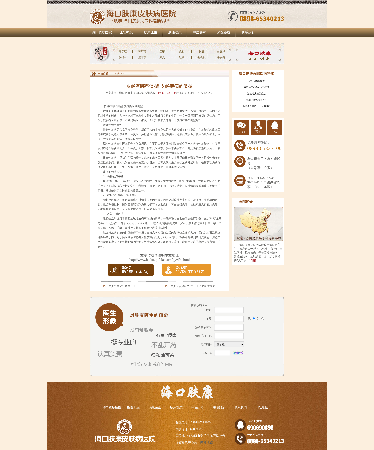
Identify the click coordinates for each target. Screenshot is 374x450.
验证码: (207, 353)
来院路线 (223, 32)
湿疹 (162, 51)
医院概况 (126, 32)
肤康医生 (150, 32)
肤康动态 (175, 32)
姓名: (209, 310)
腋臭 (162, 57)
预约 (258, 131)
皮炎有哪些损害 (256, 81)
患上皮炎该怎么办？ (256, 99)
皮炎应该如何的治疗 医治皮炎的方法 (192, 286)
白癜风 (221, 51)
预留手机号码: (203, 335)
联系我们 (248, 32)
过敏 (181, 57)
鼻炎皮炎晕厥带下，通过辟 (257, 106)
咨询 (242, 131)
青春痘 (123, 51)
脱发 (201, 51)
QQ (275, 131)
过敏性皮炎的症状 (256, 93)
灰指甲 (123, 57)
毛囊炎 (201, 57)
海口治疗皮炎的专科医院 (256, 87)
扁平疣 (142, 57)
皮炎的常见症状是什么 (122, 286)
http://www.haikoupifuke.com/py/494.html (159, 260)
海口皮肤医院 (102, 32)
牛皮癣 (221, 57)
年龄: (209, 318)
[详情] (252, 260)
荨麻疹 (142, 51)
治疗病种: (206, 344)
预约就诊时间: (203, 327)
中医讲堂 (199, 32)
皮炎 (181, 51)
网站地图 (262, 407)
